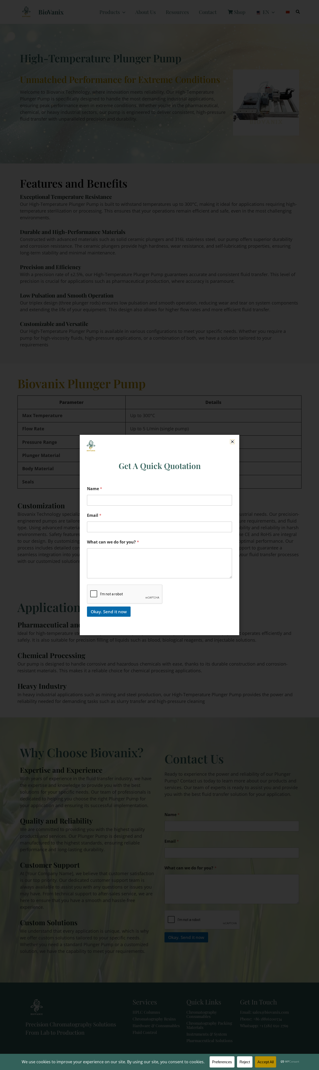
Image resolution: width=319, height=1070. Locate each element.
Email (94, 515)
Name (94, 488)
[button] (232, 442)
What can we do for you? (113, 542)
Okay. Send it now (109, 611)
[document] (159, 535)
